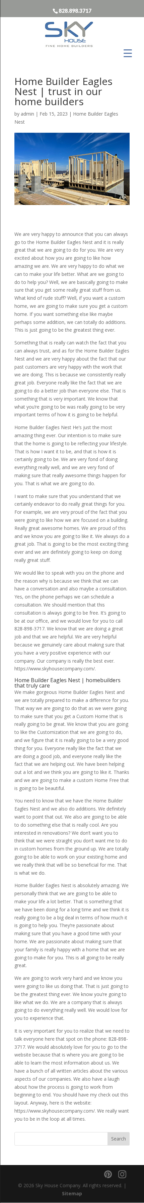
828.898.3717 (75, 10)
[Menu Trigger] (128, 53)
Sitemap (72, 1193)
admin (27, 114)
